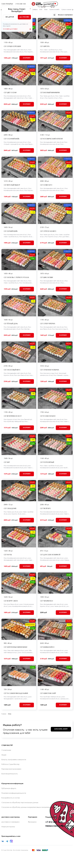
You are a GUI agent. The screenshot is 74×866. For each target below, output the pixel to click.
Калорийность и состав (10, 798)
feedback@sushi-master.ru (59, 826)
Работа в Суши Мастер (10, 764)
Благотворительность (9, 774)
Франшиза (32, 822)
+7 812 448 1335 (20, 4)
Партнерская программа (11, 769)
